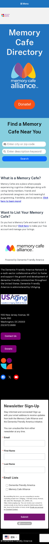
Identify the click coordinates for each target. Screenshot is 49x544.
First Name (9, 451)
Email (7, 437)
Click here (23, 226)
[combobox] (24, 144)
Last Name (9, 464)
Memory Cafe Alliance (19, 489)
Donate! (24, 104)
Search (24, 158)
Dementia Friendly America (22, 485)
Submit (24, 517)
